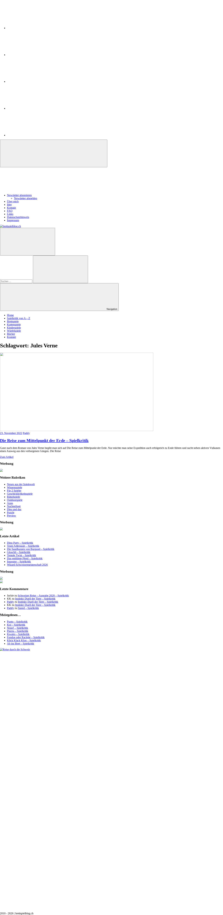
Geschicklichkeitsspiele (20, 493)
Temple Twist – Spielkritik (21, 555)
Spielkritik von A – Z (18, 318)
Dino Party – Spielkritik (20, 542)
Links (10, 214)
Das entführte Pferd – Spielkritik (25, 558)
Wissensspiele (14, 487)
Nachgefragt (14, 506)
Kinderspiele (14, 327)
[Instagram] (33, 27)
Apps (10, 503)
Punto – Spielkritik (17, 621)
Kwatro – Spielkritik (18, 634)
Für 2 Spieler (14, 490)
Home (10, 315)
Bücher (11, 333)
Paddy (26, 433)
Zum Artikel (6, 456)
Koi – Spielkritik (16, 624)
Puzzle (10, 512)
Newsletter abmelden (25, 198)
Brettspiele (13, 321)
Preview (11, 515)
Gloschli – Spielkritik (18, 552)
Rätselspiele (13, 496)
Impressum (13, 220)
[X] (33, 81)
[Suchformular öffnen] (27, 242)
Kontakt (11, 207)
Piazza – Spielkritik (17, 631)
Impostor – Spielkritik (19, 561)
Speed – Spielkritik (28, 608)
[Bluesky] (33, 135)
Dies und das (14, 509)
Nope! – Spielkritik (17, 627)
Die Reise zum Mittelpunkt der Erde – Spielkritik (44, 440)
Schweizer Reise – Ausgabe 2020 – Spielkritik (43, 595)
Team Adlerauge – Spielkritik (23, 545)
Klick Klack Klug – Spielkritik (24, 640)
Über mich (13, 201)
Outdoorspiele (14, 499)
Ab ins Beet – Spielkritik (20, 643)
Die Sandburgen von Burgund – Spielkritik (30, 549)
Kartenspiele (14, 324)
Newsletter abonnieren (19, 195)
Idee (9, 204)
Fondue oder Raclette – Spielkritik (26, 637)
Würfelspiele (14, 330)
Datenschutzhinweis (18, 217)
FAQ (10, 210)
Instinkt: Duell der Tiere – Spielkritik (35, 598)
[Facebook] (33, 54)
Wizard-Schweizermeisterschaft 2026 (27, 564)
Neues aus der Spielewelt (21, 484)
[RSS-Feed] (33, 108)
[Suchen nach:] (16, 281)
